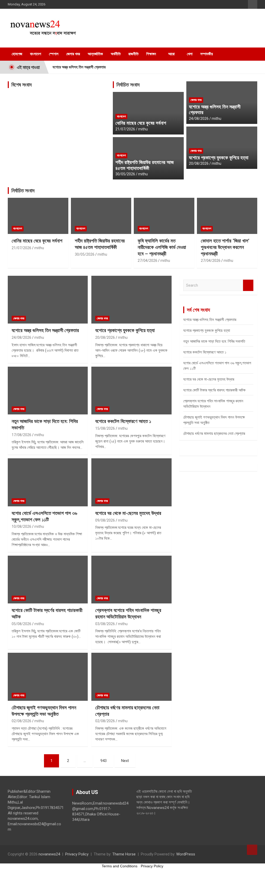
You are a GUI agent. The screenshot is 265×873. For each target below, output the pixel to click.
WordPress (185, 854)
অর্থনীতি (116, 54)
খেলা (190, 54)
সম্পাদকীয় (206, 54)
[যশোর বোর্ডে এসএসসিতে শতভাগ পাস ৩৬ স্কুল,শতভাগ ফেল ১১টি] (48, 482)
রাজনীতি (133, 54)
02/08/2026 (21, 721)
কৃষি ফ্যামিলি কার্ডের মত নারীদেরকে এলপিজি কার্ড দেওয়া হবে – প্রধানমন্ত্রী (162, 247)
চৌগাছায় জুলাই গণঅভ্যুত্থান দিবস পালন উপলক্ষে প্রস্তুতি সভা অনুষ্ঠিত (44, 711)
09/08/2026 (105, 520)
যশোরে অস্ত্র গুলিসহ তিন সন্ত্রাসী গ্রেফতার (79, 67)
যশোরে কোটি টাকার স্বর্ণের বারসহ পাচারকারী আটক (214, 390)
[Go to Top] (252, 850)
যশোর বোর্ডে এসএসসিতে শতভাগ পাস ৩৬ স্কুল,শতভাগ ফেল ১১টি (44, 516)
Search (248, 285)
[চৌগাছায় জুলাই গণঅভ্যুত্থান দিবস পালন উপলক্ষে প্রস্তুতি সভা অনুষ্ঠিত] (48, 677)
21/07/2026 (125, 129)
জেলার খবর (73, 54)
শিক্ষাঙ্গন (151, 54)
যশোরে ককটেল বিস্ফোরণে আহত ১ (123, 421)
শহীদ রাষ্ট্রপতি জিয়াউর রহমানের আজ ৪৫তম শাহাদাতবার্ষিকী (144, 165)
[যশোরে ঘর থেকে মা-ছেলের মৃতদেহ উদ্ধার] (131, 482)
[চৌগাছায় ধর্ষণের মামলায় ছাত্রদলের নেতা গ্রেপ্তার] (131, 677)
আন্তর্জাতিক (95, 54)
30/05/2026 (125, 174)
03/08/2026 (105, 624)
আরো (171, 54)
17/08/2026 (21, 435)
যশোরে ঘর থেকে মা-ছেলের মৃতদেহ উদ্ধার (128, 513)
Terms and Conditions (119, 866)
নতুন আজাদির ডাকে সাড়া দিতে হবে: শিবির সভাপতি (214, 341)
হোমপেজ (17, 54)
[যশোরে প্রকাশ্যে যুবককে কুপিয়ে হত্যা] (131, 300)
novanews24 (49, 854)
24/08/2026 (199, 118)
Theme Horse (124, 854)
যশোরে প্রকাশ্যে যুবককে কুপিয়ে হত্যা (218, 158)
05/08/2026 (21, 624)
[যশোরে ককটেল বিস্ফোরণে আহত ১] (131, 390)
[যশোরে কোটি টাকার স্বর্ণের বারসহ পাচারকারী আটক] (48, 579)
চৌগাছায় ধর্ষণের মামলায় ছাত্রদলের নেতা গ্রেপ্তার (214, 433)
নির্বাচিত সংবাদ (127, 85)
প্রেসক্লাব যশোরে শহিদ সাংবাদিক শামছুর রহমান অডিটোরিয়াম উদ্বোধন (128, 613)
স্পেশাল (53, 54)
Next (125, 760)
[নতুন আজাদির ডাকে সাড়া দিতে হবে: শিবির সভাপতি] (48, 390)
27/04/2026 (147, 260)
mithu (143, 129)
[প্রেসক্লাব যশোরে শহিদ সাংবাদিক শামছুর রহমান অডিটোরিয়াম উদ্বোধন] (131, 579)
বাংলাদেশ (35, 54)
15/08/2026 (105, 428)
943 (103, 760)
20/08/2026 (199, 163)
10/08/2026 (21, 526)
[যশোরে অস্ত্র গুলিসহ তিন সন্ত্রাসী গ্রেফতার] (48, 300)
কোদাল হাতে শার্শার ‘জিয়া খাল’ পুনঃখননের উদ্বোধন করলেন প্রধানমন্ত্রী (225, 247)
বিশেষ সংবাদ (21, 85)
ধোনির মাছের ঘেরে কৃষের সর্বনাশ (140, 123)
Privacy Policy (77, 854)
